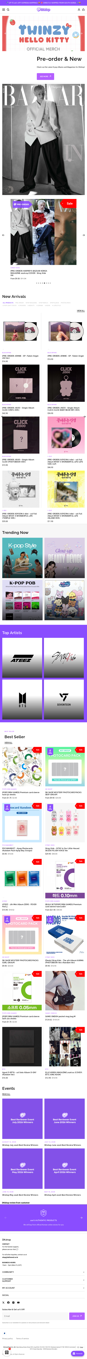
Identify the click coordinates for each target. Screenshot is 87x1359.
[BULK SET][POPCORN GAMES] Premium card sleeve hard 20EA (63, 905)
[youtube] (18, 1302)
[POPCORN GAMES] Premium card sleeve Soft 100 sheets (20, 1017)
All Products (8, 303)
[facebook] (8, 1302)
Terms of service (22, 1339)
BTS (3, 1069)
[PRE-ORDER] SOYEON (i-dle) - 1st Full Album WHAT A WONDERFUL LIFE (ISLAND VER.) (65, 516)
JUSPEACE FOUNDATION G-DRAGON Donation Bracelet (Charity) (27, 272)
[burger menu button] (3, 9)
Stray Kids (49, 845)
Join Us (75, 1316)
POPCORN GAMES (9, 789)
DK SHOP (48, 789)
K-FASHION (22, 305)
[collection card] (22, 558)
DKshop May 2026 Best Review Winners (20, 1195)
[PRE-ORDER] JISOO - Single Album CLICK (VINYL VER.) (18, 409)
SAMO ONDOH (51, 1013)
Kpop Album (54, 303)
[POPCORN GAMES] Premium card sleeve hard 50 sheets (20, 793)
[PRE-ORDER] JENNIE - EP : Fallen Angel (66, 356)
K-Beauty (31, 305)
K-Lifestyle (56, 305)
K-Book (47, 305)
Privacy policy (7, 1339)
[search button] (8, 9)
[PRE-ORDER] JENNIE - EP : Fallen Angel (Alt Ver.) (20, 357)
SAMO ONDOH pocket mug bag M (60, 1016)
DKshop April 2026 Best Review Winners (62, 1195)
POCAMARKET (7, 845)
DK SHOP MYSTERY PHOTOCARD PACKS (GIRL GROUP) (20, 961)
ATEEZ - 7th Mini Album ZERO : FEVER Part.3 (19, 905)
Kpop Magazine (31, 303)
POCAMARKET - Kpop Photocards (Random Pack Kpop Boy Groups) (17, 849)
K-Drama (40, 305)
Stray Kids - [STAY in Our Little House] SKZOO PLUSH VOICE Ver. (62, 849)
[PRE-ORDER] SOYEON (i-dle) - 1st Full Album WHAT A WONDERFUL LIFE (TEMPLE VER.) (19, 516)
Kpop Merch (43, 303)
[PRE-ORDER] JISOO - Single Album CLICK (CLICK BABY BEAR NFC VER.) (64, 409)
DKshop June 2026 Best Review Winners (62, 1145)
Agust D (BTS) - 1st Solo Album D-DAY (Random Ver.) (19, 1073)
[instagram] (13, 1302)
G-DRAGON (15, 268)
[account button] (79, 9)
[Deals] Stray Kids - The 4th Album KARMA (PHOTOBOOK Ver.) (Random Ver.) (64, 961)
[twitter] (3, 1302)
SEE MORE (44, 77)
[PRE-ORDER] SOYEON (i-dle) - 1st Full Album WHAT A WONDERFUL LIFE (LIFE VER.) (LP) (65, 462)
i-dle (50, 456)
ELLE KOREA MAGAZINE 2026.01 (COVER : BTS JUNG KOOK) (64, 1073)
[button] (83, 9)
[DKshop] (43, 10)
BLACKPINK (6, 353)
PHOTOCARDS (65, 303)
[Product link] (43, 238)
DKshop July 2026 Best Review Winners (20, 1145)
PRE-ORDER (19, 303)
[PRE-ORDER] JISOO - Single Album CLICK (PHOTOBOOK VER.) (18, 461)
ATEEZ (4, 901)
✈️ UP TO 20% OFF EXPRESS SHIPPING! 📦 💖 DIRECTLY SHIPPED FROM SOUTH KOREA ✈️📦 (43, 3)
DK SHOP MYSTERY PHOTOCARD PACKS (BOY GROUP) (63, 793)
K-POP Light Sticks (9, 305)
